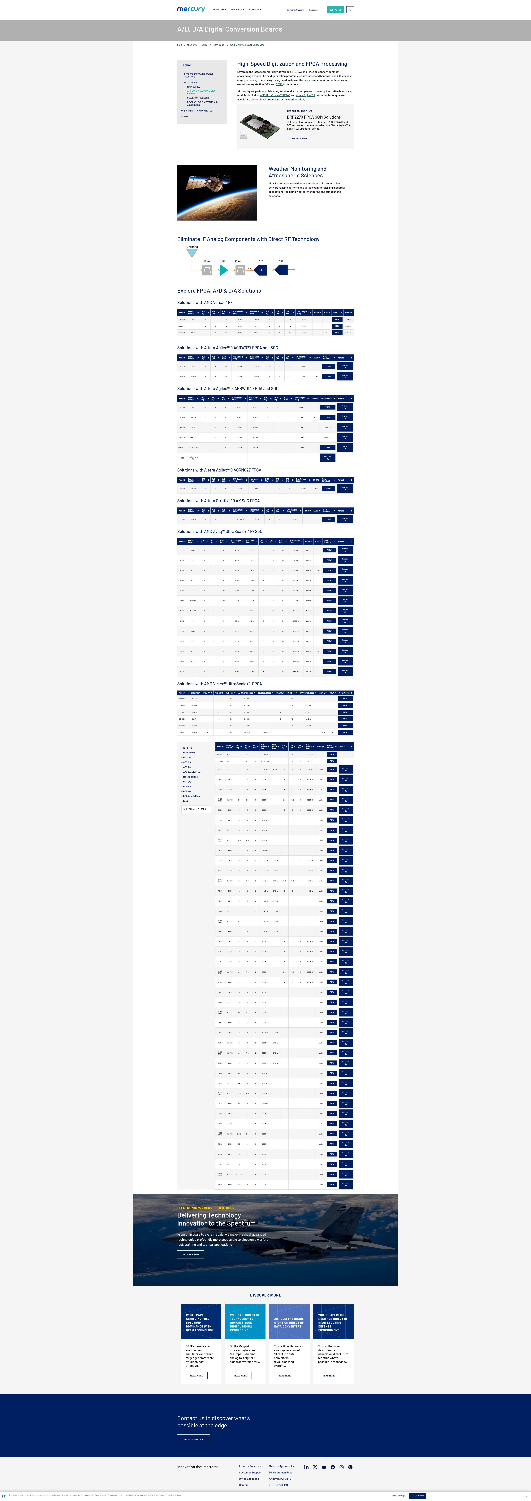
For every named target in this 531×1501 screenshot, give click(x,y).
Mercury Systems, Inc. (282, 1466)
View (337, 319)
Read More (196, 1375)
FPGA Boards (193, 87)
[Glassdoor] (351, 1467)
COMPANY (254, 9)
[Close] (527, 1496)
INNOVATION (218, 9)
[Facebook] (333, 1467)
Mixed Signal (219, 45)
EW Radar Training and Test (198, 110)
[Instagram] (342, 1467)
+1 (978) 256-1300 (279, 1484)
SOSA (279, 84)
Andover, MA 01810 (280, 1478)
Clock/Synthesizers (198, 98)
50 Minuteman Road (280, 1472)
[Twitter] (315, 1467)
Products (192, 45)
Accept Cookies (417, 1496)
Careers (243, 1484)
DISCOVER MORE (299, 138)
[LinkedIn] (307, 1467)
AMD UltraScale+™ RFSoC (275, 95)
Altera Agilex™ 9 (305, 95)
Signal (204, 45)
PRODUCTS (236, 9)
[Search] (350, 9)
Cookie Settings (398, 1496)
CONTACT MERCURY (194, 1439)
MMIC (186, 116)
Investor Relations (250, 1466)
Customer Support (295, 10)
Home (179, 45)
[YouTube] (324, 1467)
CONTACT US (335, 10)
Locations (313, 10)
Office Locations (249, 1478)
